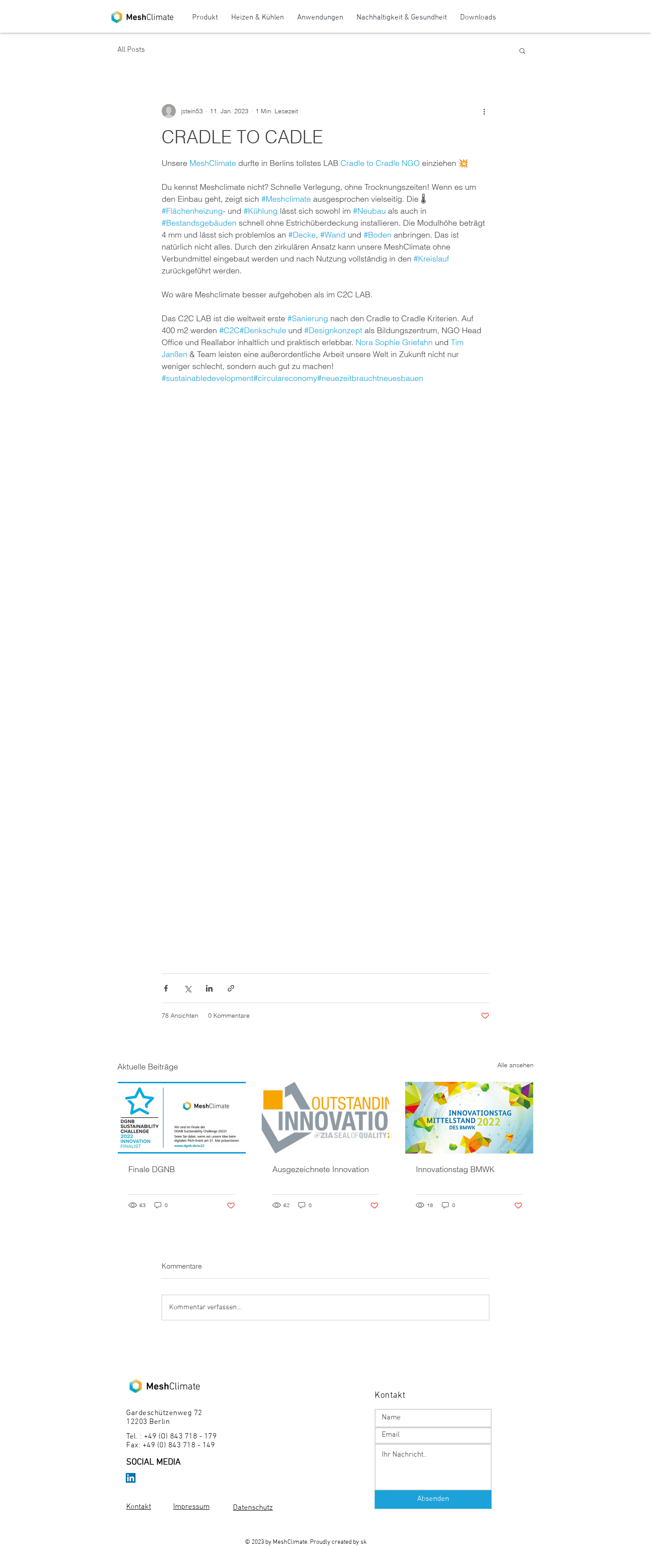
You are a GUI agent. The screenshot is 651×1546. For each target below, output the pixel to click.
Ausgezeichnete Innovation (320, 1169)
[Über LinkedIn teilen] (209, 988)
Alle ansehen (515, 1065)
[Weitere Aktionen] (484, 111)
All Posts (131, 50)
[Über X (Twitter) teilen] (187, 988)
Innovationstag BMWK (455, 1169)
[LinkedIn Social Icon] (131, 1478)
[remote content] (325, 650)
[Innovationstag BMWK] (469, 1118)
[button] (522, 50)
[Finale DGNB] (182, 1118)
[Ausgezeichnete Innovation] (326, 1118)
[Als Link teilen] (231, 988)
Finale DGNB (151, 1169)
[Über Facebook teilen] (166, 988)
